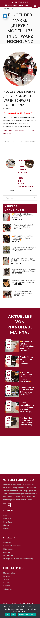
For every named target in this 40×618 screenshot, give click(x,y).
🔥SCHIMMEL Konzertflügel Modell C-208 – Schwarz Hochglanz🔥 (22, 238)
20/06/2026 (19, 295)
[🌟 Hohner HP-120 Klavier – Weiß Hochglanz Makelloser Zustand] (6, 217)
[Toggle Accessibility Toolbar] (5, 16)
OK (8, 615)
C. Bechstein (7, 589)
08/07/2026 (17, 273)
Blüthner (6, 586)
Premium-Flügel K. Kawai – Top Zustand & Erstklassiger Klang (23, 281)
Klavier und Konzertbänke (12, 546)
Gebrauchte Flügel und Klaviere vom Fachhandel (23, 292)
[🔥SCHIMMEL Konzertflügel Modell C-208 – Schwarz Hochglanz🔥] (6, 239)
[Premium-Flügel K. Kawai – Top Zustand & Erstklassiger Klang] (6, 283)
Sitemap (6, 525)
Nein (13, 615)
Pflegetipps (7, 522)
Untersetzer (7, 552)
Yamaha (6, 579)
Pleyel (21, 141)
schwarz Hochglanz (30, 141)
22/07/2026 (17, 241)
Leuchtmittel (8, 555)
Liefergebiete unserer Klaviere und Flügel (18, 559)
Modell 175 (14, 141)
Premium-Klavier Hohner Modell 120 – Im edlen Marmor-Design (24, 270)
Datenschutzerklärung (27, 615)
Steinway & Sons (9, 573)
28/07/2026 (18, 229)
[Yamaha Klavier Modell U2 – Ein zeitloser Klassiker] (7, 228)
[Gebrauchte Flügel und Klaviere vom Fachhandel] (7, 294)
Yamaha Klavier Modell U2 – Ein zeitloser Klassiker (24, 226)
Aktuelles (6, 528)
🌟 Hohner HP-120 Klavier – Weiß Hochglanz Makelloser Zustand (22, 216)
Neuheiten (7, 543)
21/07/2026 (17, 251)
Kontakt (6, 515)
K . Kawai (6, 582)
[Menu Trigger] (35, 5)
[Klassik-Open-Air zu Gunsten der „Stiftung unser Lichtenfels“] (6, 250)
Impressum (7, 519)
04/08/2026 (17, 219)
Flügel (7, 141)
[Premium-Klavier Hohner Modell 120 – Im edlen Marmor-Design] (6, 272)
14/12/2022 (8, 109)
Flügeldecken (8, 549)
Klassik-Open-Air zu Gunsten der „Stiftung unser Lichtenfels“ (24, 248)
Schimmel (6, 576)
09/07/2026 (16, 264)
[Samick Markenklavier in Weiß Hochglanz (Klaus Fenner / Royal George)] (6, 261)
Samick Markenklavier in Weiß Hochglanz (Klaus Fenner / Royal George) (23, 260)
